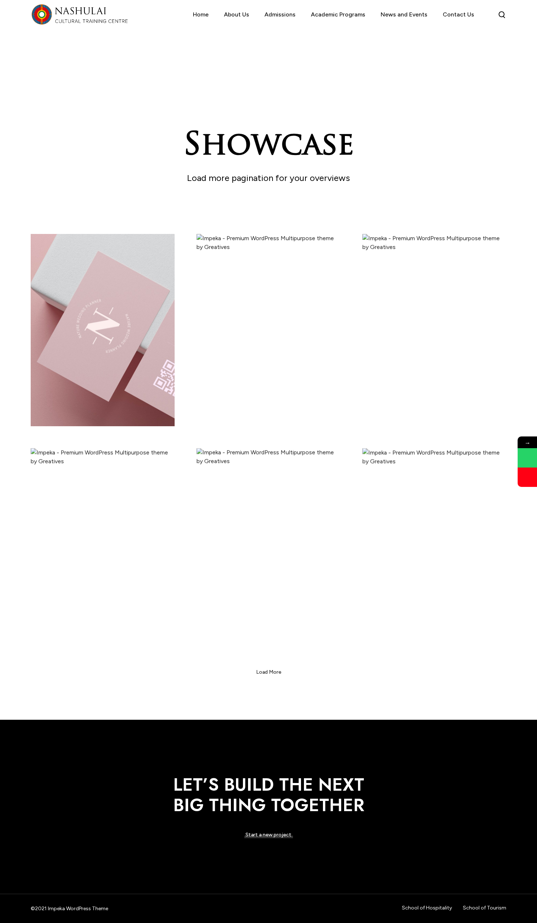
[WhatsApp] (527, 458)
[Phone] (527, 477)
